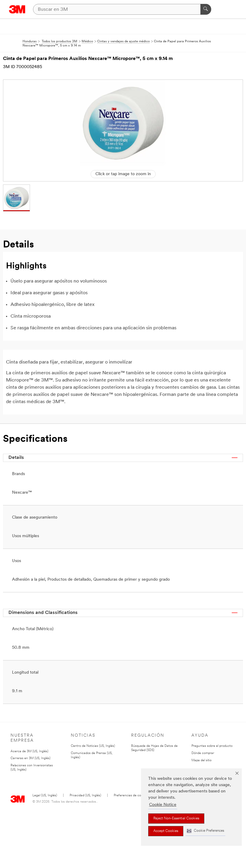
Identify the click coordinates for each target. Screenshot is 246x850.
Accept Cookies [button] (165, 831)
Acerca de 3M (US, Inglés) (29, 751)
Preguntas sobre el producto (211, 746)
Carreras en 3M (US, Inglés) (30, 758)
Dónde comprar (202, 753)
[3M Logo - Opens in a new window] (17, 9)
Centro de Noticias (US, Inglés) (93, 746)
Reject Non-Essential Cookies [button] (176, 818)
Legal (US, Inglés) (44, 795)
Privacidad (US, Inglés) (85, 795)
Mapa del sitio (201, 760)
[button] (205, 831)
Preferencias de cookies (131, 795)
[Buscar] (205, 9)
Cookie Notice (162, 805)
